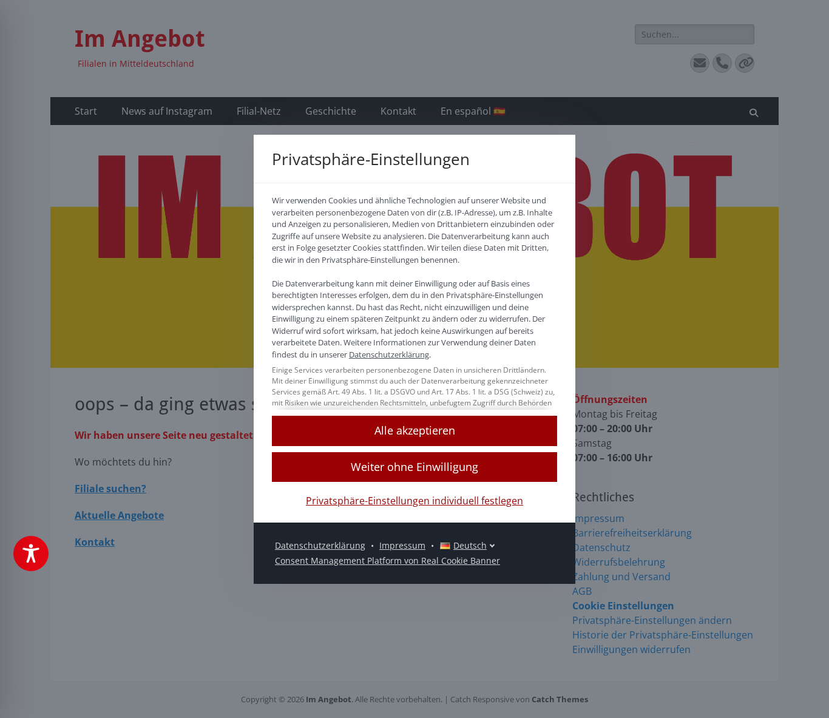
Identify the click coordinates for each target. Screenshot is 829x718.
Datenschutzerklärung (389, 354)
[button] (414, 430)
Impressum (402, 545)
